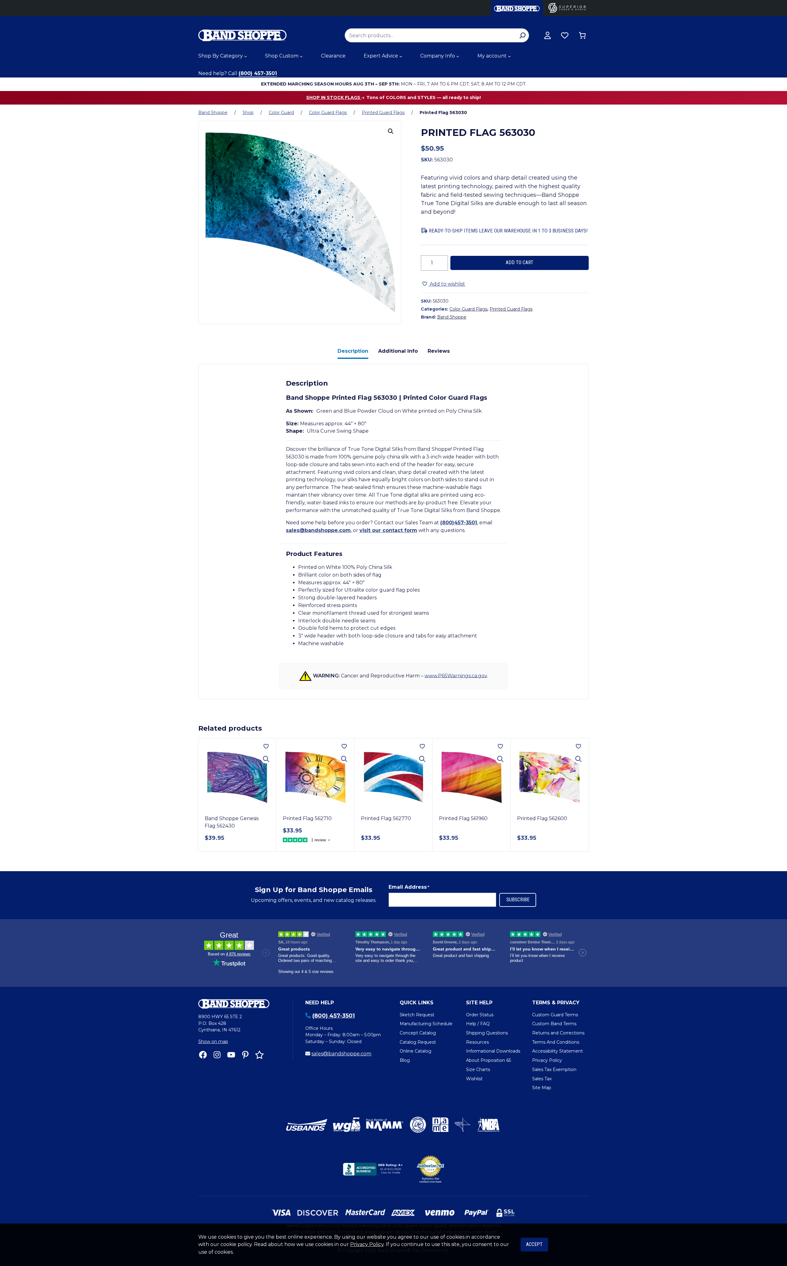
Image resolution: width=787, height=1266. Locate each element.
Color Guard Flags (328, 112)
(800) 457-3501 (258, 73)
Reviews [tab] (439, 351)
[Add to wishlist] (266, 746)
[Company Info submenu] (457, 56)
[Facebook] (203, 1054)
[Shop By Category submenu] (245, 56)
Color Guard (281, 112)
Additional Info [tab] (398, 351)
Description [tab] (353, 351)
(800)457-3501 (458, 523)
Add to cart (519, 262)
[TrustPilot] (259, 1054)
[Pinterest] (245, 1054)
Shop (248, 112)
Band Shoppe (212, 112)
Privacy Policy (367, 1244)
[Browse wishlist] (565, 35)
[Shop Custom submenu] (301, 56)
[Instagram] (217, 1054)
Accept (534, 1244)
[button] (390, 131)
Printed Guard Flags (383, 112)
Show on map (213, 1041)
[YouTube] (231, 1054)
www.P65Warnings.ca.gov (456, 675)
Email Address (409, 887)
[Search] (522, 35)
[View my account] (547, 35)
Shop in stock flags (334, 97)
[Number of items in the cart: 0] (582, 35)
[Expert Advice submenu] (400, 56)
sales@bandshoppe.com (318, 530)
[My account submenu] (509, 56)
